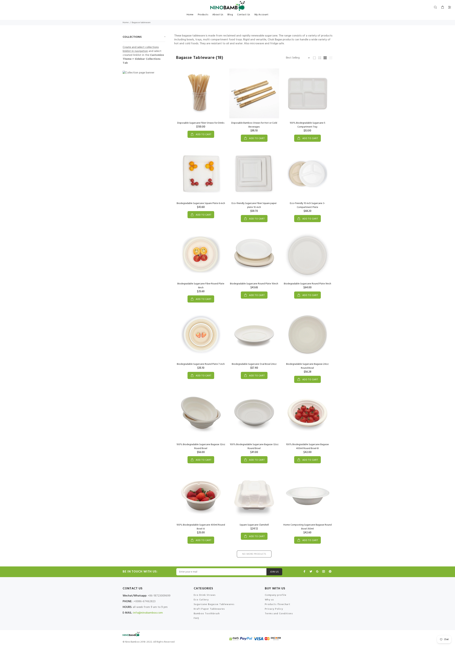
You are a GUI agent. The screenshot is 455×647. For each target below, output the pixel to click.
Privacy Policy (274, 609)
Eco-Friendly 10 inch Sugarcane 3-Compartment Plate (307, 205)
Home (126, 22)
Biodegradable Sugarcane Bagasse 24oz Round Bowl (307, 366)
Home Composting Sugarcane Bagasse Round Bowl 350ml (307, 527)
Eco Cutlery (201, 600)
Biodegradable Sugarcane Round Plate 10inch (254, 284)
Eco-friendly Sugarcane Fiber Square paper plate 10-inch (254, 205)
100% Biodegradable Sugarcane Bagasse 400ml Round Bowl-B (307, 446)
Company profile (275, 595)
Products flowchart (277, 604)
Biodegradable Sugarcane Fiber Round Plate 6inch (200, 286)
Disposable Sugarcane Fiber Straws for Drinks (200, 123)
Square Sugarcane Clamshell (254, 525)
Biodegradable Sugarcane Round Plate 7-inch (201, 364)
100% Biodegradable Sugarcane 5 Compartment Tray (307, 125)
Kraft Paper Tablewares (209, 609)
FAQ (196, 618)
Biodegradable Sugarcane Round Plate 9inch (307, 284)
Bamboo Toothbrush (207, 614)
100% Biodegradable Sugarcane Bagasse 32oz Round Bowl (200, 446)
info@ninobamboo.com (148, 613)
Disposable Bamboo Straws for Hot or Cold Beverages (254, 125)
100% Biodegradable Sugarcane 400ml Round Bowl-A (200, 527)
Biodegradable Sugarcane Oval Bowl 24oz (254, 364)
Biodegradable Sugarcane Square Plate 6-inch (201, 203)
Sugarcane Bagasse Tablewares (214, 604)
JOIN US (274, 572)
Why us (269, 600)
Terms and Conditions (279, 614)
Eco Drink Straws (205, 595)
